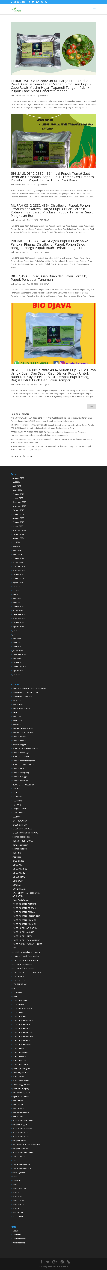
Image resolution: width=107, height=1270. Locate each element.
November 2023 (19, 570)
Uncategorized (19, 1172)
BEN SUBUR (18, 704)
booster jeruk (18, 768)
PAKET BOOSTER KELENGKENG (26, 916)
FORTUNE (17, 805)
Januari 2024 (18, 562)
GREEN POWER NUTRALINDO (25, 833)
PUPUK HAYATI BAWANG (23, 1020)
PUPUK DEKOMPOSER (22, 1008)
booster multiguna (20, 780)
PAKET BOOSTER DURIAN (24, 912)
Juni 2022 (16, 634)
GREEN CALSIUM (20, 825)
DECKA (16, 792)
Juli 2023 (16, 586)
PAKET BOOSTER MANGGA (24, 920)
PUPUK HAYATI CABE (22, 1024)
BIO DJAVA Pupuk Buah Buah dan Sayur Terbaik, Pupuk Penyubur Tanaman (49, 278)
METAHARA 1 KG (20, 869)
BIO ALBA (17, 716)
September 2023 (19, 578)
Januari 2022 (18, 650)
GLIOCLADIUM (19, 812)
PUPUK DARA (18, 1004)
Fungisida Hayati (19, 808)
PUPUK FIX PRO (19, 1012)
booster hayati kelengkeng (24, 760)
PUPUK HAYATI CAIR (21, 1028)
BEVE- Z (16, 712)
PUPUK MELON (19, 1060)
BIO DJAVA (44, 95)
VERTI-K (16, 1208)
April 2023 (17, 598)
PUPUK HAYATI (19, 1016)
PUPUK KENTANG (20, 1052)
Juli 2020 (16, 674)
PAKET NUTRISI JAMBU (22, 936)
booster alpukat (19, 736)
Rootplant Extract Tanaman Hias (26, 1144)
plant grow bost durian (22, 964)
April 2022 (17, 638)
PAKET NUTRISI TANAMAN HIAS (26, 940)
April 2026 (17, 486)
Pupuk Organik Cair (21, 1072)
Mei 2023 (16, 594)
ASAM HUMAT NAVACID (23, 696)
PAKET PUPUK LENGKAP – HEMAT (27, 944)
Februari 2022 (18, 646)
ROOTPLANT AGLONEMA (24, 1120)
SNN (14, 1160)
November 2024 (19, 530)
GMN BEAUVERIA (20, 821)
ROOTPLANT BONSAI (22, 1132)
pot (14, 988)
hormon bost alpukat (21, 837)
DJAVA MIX (17, 796)
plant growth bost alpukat (23, 968)
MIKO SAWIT (18, 881)
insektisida (17, 857)
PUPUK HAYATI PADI (21, 1040)
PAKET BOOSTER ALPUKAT (24, 904)
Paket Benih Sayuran (21, 900)
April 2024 (17, 550)
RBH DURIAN (18, 1108)
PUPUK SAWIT (19, 1076)
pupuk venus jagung (21, 1088)
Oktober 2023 (18, 574)
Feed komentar (19, 1238)
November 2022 (19, 618)
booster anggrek (19, 740)
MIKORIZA (17, 885)
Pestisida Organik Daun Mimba (26, 956)
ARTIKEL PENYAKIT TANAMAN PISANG (29, 688)
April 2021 (17, 658)
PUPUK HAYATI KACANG (23, 1036)
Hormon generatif (20, 845)
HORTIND (17, 853)
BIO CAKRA (17, 720)
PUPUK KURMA (19, 1056)
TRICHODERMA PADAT (22, 1168)
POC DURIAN (18, 976)
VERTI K (16, 1192)
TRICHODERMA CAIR (21, 1164)
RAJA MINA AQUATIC (21, 1092)
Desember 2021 (19, 654)
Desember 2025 (19, 502)
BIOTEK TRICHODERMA (23, 732)
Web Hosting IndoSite (58, 1266)
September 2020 (19, 666)
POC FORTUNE (19, 980)
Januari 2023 (18, 610)
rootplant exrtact (20, 1140)
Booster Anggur (19, 744)
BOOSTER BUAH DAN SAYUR (25, 748)
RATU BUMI (18, 1104)
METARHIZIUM (19, 877)
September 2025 (19, 514)
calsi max (16, 788)
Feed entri (17, 1234)
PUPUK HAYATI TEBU (22, 1044)
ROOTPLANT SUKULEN (23, 1152)
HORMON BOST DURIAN (23, 841)
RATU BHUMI (18, 1100)
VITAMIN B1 (18, 1212)
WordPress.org (19, 1242)
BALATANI (17, 700)
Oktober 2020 (18, 662)
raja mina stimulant (21, 1096)
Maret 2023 (17, 602)
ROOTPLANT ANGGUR (22, 1128)
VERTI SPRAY (18, 1204)
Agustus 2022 (18, 626)
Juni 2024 (16, 542)
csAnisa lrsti (20, 95)
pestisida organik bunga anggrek (26, 952)
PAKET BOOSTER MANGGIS (24, 924)
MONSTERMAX (19, 889)
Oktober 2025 (18, 510)
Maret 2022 (17, 642)
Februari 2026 (18, 494)
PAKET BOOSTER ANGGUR (24, 908)
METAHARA (17, 865)
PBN (14, 948)
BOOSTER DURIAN (21, 756)
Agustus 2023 (18, 582)
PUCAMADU (18, 992)
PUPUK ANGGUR (20, 1000)
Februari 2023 (18, 606)
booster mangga (20, 776)
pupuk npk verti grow (21, 1068)
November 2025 (19, 506)
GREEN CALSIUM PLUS (22, 828)
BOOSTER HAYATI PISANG (24, 764)
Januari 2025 (18, 526)
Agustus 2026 (18, 478)
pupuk (15, 996)
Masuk (15, 1231)
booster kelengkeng (21, 772)
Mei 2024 (16, 546)
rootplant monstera (21, 1148)
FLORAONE (17, 801)
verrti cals (17, 1180)
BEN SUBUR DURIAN (22, 708)
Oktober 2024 (18, 534)
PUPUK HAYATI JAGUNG (23, 1032)
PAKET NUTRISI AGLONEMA (25, 928)
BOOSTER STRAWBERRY (23, 785)
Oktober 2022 (18, 622)
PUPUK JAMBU (19, 1048)
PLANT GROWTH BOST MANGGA (27, 972)
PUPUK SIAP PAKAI (21, 1080)
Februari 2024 (18, 558)
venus (15, 1176)
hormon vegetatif (20, 849)
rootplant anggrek (20, 1124)
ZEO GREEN (18, 1216)
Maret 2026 (17, 490)
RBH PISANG (18, 1116)
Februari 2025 (18, 522)
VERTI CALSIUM (19, 1188)
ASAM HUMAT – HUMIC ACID (25, 692)
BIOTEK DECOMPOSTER (23, 728)
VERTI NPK (17, 1196)
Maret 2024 (17, 554)
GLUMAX (16, 817)
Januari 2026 (18, 498)
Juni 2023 (16, 590)
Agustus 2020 (18, 670)
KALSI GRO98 (18, 861)
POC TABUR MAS (20, 984)
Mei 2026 (16, 482)
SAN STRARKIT (19, 1156)
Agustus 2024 (18, 538)
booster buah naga (21, 752)
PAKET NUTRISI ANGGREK (24, 932)
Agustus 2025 (18, 518)
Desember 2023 (19, 566)
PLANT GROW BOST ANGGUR (25, 960)
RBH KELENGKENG (21, 1112)
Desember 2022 (19, 614)
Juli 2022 (16, 630)
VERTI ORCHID (19, 1200)
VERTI (15, 1184)
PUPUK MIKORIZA (20, 1064)
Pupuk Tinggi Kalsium (22, 1084)
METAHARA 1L (19, 873)
